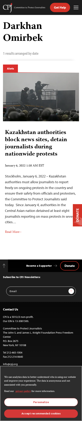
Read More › (13, 232)
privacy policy (23, 391)
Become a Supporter (39, 265)
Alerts (10, 68)
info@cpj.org (10, 364)
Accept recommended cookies (40, 413)
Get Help (60, 7)
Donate (69, 266)
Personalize (41, 402)
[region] (41, 393)
